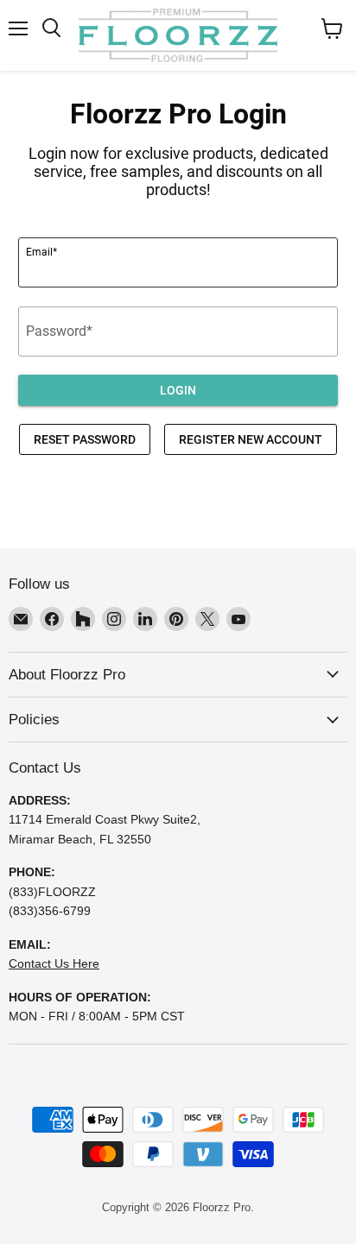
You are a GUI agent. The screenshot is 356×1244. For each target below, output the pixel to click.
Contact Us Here (54, 963)
